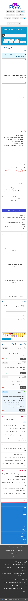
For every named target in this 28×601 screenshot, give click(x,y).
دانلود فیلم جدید (7, 547)
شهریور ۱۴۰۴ (23, 42)
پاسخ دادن (23, 358)
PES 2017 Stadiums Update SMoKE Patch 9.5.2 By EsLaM (14, 218)
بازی (25, 520)
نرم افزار (24, 539)
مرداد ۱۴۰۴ (17, 42)
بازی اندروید (23, 523)
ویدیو (25, 542)
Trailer (24, 511)
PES (25, 508)
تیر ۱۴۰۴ (11, 42)
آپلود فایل (22, 547)
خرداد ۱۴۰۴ (5, 42)
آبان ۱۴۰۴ (11, 39)
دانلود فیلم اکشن (14, 554)
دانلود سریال (20, 550)
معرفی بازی (23, 536)
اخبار (25, 517)
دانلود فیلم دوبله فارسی (10, 550)
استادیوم (22, 56)
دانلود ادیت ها (23, 533)
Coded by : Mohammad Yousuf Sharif (12, 599)
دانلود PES (24, 530)
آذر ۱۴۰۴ (17, 39)
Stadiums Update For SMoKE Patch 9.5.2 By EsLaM (15, 223)
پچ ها (25, 527)
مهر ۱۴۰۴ (6, 39)
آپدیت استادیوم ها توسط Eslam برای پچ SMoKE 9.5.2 (15, 228)
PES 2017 (18, 56)
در (14, 475)
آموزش (24, 514)
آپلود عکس (15, 547)
